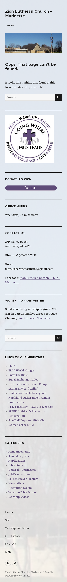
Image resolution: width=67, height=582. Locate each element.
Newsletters (16, 483)
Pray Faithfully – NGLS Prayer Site (30, 406)
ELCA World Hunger (21, 370)
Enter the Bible (18, 375)
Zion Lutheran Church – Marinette (23, 572)
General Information (22, 469)
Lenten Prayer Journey (23, 478)
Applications (17, 460)
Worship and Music (17, 528)
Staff (8, 520)
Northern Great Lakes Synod (27, 393)
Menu (10, 25)
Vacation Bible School (22, 492)
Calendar (11, 544)
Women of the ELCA (21, 424)
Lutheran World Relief (22, 388)
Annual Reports (18, 456)
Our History (12, 536)
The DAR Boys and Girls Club (27, 420)
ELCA (11, 366)
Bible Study (15, 465)
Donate (30, 188)
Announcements (19, 451)
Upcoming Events (20, 487)
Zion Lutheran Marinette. (34, 318)
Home (9, 512)
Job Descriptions (19, 474)
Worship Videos (18, 496)
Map (8, 552)
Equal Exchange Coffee (23, 379)
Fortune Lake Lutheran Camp (27, 384)
